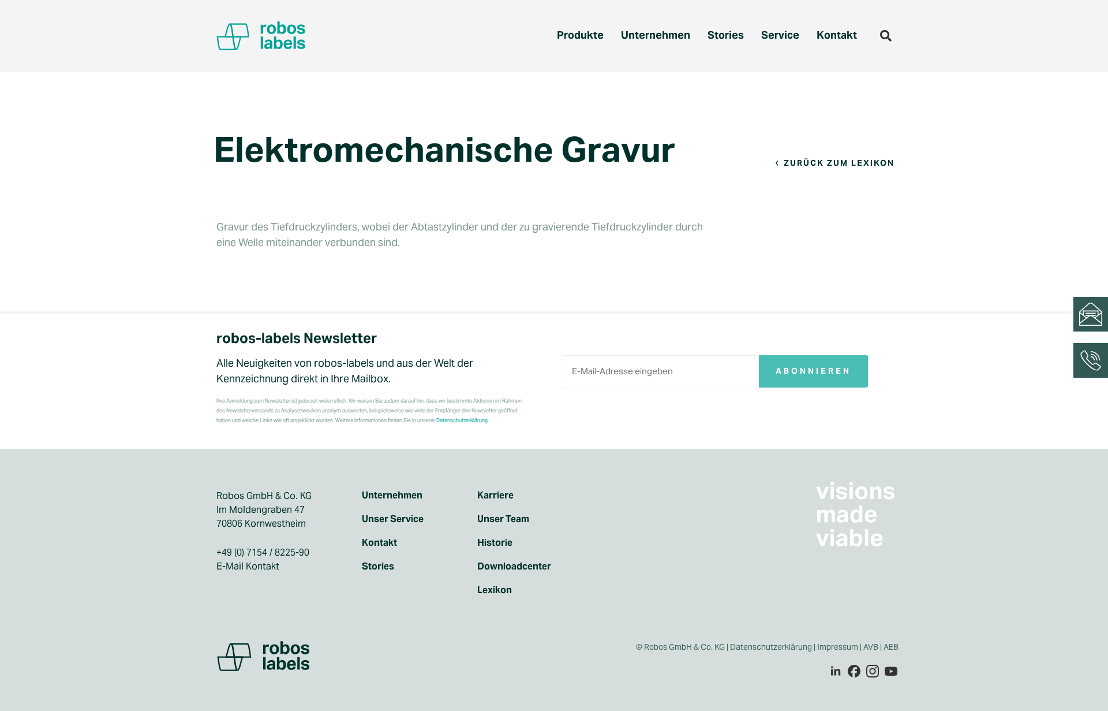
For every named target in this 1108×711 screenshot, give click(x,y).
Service (780, 35)
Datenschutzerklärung (771, 647)
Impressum (837, 647)
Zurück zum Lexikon (839, 163)
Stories (726, 35)
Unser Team (503, 519)
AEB (892, 647)
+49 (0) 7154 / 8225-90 (262, 552)
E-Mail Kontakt (247, 566)
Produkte (580, 35)
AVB (870, 647)
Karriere (495, 495)
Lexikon (494, 590)
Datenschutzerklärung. (462, 420)
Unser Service (393, 519)
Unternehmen (655, 35)
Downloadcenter (514, 566)
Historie (494, 543)
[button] (886, 35)
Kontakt (837, 35)
